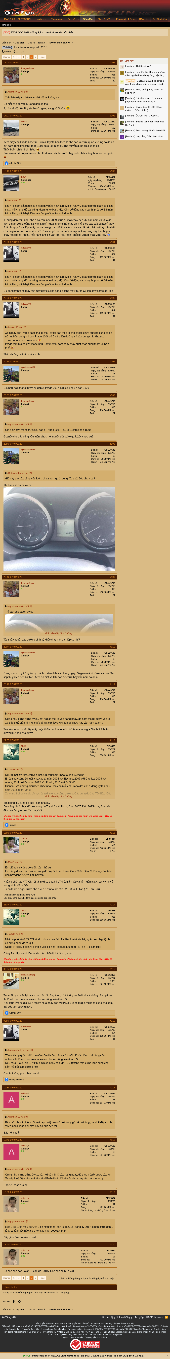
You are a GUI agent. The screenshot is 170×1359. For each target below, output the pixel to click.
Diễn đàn (88, 19)
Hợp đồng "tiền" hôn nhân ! (144, 136)
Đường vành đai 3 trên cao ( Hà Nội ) (145, 123)
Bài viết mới (127, 61)
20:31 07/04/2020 (12, 395)
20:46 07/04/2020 (12, 684)
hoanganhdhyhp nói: (19, 1050)
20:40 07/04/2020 (12, 443)
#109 (112, 577)
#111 (112, 684)
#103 (112, 171)
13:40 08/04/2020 (12, 832)
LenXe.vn (41, 19)
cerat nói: (13, 200)
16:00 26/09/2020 (12, 1192)
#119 (112, 1192)
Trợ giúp (139, 1317)
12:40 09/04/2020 (12, 1140)
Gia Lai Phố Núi (107, 379)
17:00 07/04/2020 (12, 62)
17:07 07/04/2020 (12, 115)
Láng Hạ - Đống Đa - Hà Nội (101, 1210)
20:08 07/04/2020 (12, 298)
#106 (112, 361)
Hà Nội (112, 851)
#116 (112, 1020)
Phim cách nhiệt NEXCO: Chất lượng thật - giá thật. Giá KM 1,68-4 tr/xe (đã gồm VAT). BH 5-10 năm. (88, 1355)
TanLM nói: (14, 769)
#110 (112, 646)
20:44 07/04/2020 (12, 646)
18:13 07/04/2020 (12, 171)
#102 (112, 115)
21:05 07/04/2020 (12, 740)
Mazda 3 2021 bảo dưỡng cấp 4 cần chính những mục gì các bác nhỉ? (145, 82)
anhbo (7, 51)
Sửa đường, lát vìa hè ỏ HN (145, 130)
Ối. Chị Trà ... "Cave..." (142, 115)
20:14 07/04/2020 (12, 361)
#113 (112, 832)
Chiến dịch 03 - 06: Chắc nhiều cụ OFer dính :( (143, 109)
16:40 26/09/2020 (12, 1244)
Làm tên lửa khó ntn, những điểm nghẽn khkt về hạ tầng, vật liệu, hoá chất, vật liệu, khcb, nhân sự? (145, 74)
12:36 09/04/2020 (12, 1087)
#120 (112, 1244)
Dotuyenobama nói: (18, 473)
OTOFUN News (154, 1317)
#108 (112, 443)
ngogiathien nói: (16, 1221)
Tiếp (41, 57)
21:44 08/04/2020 (12, 904)
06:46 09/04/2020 (12, 1020)
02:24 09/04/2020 (12, 969)
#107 (112, 395)
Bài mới (72, 19)
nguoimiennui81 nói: (18, 424)
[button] (78, 19)
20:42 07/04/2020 (12, 577)
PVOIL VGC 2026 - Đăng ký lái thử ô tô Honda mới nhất (42, 32)
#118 (112, 1140)
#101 (112, 62)
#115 (112, 969)
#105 (112, 298)
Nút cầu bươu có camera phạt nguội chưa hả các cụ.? (143, 100)
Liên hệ (105, 1317)
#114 (112, 904)
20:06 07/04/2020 (12, 242)
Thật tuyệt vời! (138, 66)
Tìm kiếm (6, 24)
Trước (7, 57)
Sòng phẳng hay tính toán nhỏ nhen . (144, 91)
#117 (112, 1087)
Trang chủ (57, 19)
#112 (112, 740)
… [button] (18, 57)
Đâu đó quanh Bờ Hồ (105, 189)
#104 (112, 242)
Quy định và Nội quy (121, 1317)
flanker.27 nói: (15, 327)
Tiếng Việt (10, 1317)
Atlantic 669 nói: (16, 91)
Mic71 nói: (13, 862)
